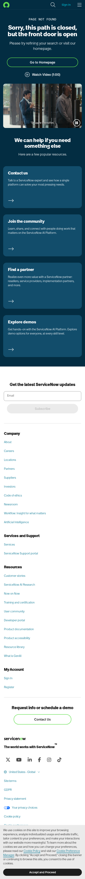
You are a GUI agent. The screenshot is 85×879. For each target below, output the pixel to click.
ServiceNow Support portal (21, 553)
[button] (53, 5)
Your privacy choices (24, 807)
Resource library (14, 647)
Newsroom (11, 504)
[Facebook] (39, 760)
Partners (9, 469)
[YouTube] (18, 760)
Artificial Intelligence (16, 522)
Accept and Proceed (42, 872)
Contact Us (42, 719)
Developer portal (14, 620)
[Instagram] (49, 760)
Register (9, 687)
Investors (9, 486)
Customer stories (14, 576)
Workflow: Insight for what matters (25, 513)
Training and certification (19, 602)
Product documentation (19, 629)
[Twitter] (8, 760)
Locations (10, 460)
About (7, 442)
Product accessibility (17, 638)
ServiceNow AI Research (19, 584)
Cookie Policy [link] (32, 851)
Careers (9, 451)
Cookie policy (12, 816)
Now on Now (12, 593)
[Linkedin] (30, 760)
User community (14, 611)
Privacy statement (15, 798)
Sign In (8, 678)
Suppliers (10, 477)
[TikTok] (59, 760)
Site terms (10, 781)
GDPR (7, 790)
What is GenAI (13, 656)
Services (9, 544)
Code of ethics (13, 495)
